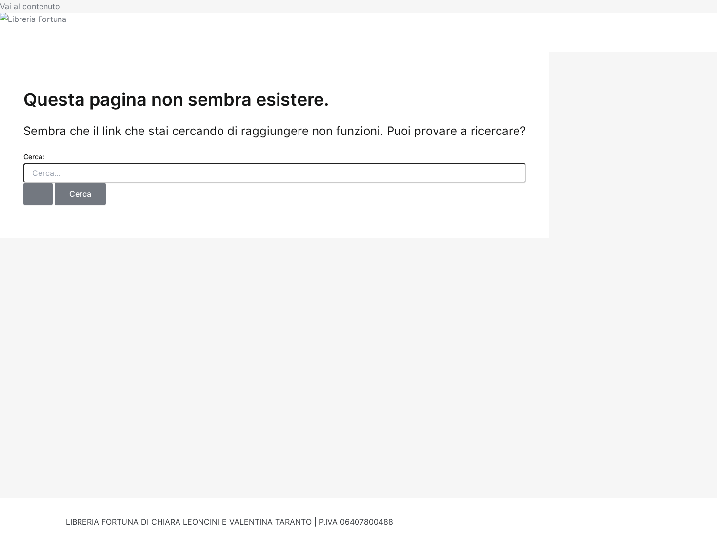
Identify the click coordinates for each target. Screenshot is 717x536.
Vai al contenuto (30, 6)
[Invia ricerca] (38, 194)
